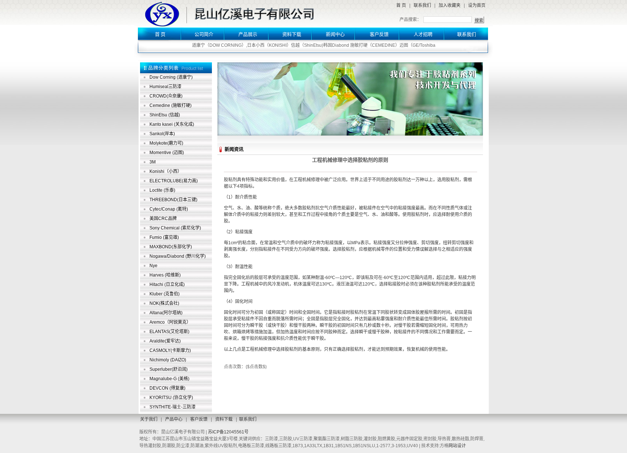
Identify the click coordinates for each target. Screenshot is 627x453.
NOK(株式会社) (164, 303)
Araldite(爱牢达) (165, 341)
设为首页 (476, 5)
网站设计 (457, 445)
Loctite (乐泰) (162, 190)
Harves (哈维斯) (165, 275)
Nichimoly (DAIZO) (167, 359)
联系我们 (422, 5)
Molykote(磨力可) (166, 143)
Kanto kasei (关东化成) (171, 124)
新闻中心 (335, 34)
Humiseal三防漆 (165, 86)
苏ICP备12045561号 (228, 432)
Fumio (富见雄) (164, 237)
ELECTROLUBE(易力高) (173, 180)
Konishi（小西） (165, 171)
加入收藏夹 (449, 5)
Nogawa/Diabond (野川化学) (177, 256)
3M (152, 162)
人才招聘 (423, 34)
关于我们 (148, 419)
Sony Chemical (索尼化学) (175, 227)
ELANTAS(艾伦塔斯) (169, 331)
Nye (153, 265)
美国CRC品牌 (163, 218)
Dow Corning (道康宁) (171, 77)
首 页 (401, 5)
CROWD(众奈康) (166, 96)
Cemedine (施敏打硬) (170, 105)
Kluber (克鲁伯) (164, 293)
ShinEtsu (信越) (164, 114)
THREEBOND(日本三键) (173, 199)
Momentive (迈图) (166, 152)
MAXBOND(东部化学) (170, 246)
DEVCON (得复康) (167, 388)
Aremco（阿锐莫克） (170, 322)
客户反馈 (379, 34)
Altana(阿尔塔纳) (166, 312)
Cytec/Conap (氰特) (168, 209)
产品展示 (247, 34)
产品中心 (174, 419)
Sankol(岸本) (162, 133)
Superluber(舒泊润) (168, 369)
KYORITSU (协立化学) (171, 397)
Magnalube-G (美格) (169, 378)
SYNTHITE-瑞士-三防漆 (172, 407)
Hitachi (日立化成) (167, 284)
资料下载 (291, 34)
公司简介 (203, 34)
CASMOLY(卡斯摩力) (170, 350)
